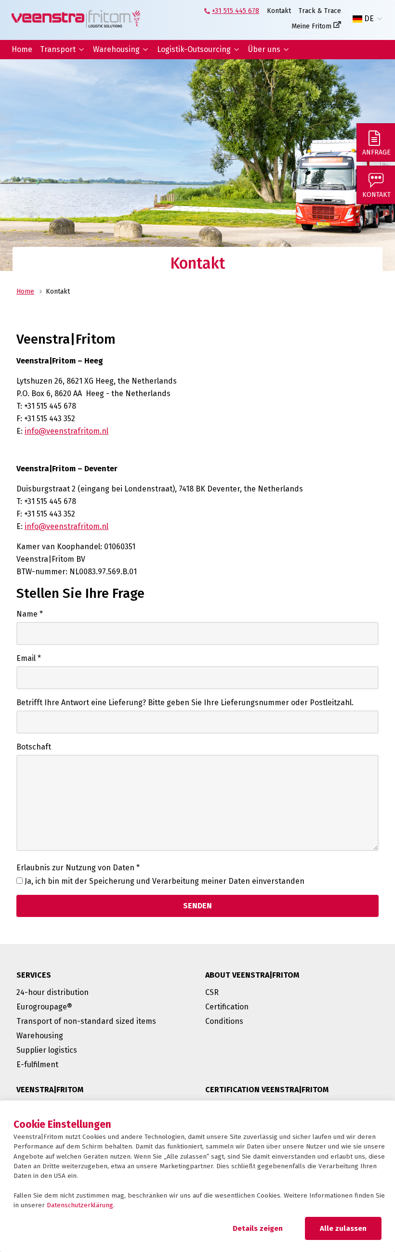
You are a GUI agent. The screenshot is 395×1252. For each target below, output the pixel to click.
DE (369, 19)
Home (22, 49)
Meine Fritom (311, 26)
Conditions (224, 1021)
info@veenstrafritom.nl (66, 431)
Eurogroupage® (44, 1006)
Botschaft (33, 746)
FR (368, 42)
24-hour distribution (52, 992)
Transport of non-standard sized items (86, 1021)
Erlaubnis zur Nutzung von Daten (78, 867)
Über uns (264, 49)
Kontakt (279, 11)
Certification (227, 1006)
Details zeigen (258, 1228)
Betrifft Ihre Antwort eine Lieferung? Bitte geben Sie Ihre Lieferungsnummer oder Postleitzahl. (185, 702)
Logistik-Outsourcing (194, 49)
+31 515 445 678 (235, 11)
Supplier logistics (46, 1050)
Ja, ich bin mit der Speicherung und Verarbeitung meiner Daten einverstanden (164, 881)
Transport (58, 49)
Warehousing (116, 49)
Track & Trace (320, 11)
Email (28, 658)
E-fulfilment (37, 1064)
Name (29, 614)
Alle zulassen (343, 1228)
